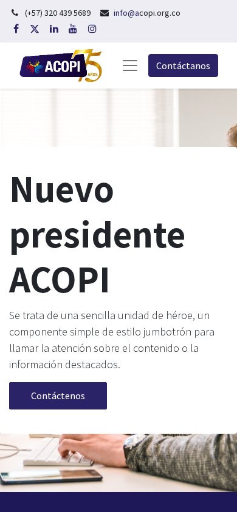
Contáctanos (183, 65)
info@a (126, 12)
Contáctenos (58, 395)
